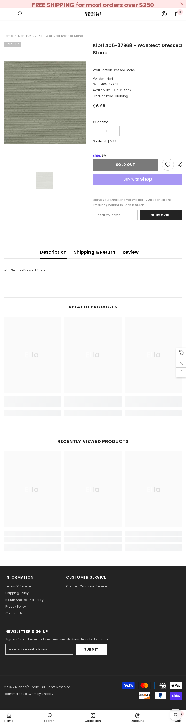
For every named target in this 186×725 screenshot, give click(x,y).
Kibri (110, 78)
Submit (91, 649)
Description (53, 252)
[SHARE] (178, 165)
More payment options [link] (137, 187)
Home (8, 36)
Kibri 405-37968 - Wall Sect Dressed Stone (137, 49)
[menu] (6, 14)
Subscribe (161, 215)
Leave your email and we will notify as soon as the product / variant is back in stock (132, 202)
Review (131, 252)
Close (182, 4)
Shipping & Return (94, 252)
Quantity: (100, 122)
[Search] (20, 14)
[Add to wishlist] (168, 165)
